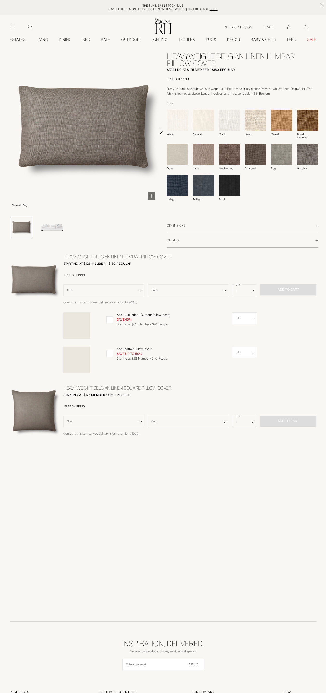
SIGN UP (193, 664)
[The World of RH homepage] (163, 26)
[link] (263, 40)
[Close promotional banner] (322, 5)
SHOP (214, 9)
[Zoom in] (151, 196)
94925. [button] (134, 302)
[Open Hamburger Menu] (12, 27)
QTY (238, 285)
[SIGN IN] (289, 27)
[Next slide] (161, 131)
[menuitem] (18, 40)
